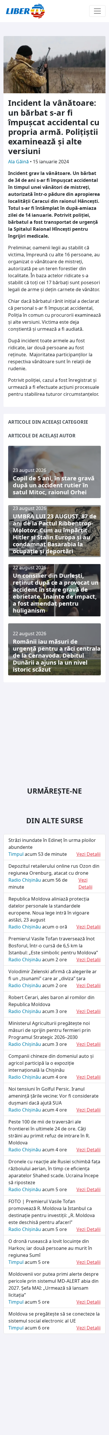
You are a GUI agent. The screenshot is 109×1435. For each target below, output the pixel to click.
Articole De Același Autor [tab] (42, 435)
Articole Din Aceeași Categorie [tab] (48, 422)
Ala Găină (19, 161)
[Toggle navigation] (97, 11)
